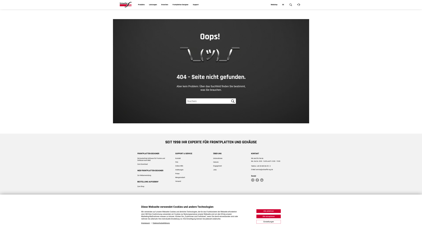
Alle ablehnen (268, 211)
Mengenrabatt (180, 177)
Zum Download (142, 164)
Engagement (217, 166)
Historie (215, 162)
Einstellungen (268, 222)
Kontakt (178, 158)
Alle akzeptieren (269, 216)
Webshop (274, 5)
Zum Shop (140, 186)
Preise (177, 173)
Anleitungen (179, 170)
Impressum (145, 223)
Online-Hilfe (179, 166)
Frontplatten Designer (180, 5)
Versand (178, 181)
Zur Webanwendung (144, 175)
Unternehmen (217, 158)
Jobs (215, 170)
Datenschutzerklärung (161, 223)
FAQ (176, 162)
